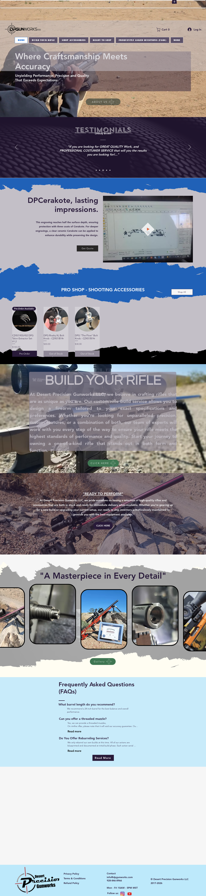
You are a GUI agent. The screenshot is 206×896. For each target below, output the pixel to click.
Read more (74, 731)
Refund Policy (71, 883)
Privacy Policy (71, 873)
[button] (163, 30)
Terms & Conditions (75, 878)
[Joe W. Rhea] (96, 170)
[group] (103, 332)
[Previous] (16, 147)
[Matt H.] (106, 170)
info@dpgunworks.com (120, 877)
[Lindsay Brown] (102, 170)
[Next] (190, 147)
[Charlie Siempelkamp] (99, 170)
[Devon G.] (109, 170)
